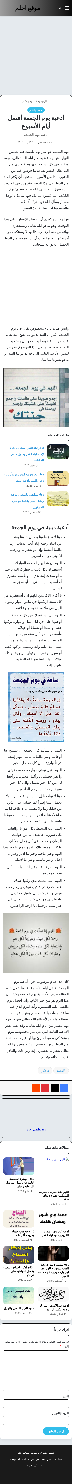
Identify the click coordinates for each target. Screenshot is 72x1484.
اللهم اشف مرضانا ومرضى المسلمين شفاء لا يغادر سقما (53, 1195)
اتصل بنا (58, 1459)
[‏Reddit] (36, 1088)
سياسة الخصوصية (19, 1459)
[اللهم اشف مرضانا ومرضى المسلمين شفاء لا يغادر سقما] (53, 1172)
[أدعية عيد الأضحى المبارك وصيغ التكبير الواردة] (53, 1294)
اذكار (44, 1071)
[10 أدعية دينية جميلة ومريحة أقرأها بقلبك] (18, 1219)
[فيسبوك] (64, 1088)
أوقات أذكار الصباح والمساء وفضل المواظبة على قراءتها (18, 1271)
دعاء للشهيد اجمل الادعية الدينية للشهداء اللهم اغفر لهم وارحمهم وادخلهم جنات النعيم (53, 1270)
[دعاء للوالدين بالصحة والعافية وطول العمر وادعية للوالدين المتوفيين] (58, 498)
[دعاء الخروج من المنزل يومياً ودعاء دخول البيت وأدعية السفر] (58, 478)
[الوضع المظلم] (45, 9)
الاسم (66, 1396)
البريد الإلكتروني (60, 1413)
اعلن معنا (46, 1459)
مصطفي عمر (45, 142)
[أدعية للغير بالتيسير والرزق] (18, 1295)
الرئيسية (43, 101)
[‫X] (55, 1088)
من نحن (35, 1459)
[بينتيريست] (45, 1088)
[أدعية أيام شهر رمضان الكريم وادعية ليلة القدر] (53, 1219)
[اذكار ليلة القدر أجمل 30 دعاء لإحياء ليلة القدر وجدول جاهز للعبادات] (58, 451)
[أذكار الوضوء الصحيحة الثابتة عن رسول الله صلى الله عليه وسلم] (18, 1166)
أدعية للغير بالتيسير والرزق (19, 1308)
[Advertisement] (36, 55)
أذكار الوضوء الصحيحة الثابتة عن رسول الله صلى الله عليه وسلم (19, 1182)
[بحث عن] (52, 9)
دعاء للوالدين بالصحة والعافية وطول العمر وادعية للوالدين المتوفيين (27, 501)
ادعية (60, 1071)
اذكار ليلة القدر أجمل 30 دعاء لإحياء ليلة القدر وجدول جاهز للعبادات (27, 454)
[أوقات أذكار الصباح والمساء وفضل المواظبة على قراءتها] (18, 1255)
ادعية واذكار (28, 101)
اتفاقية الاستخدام (36, 1465)
